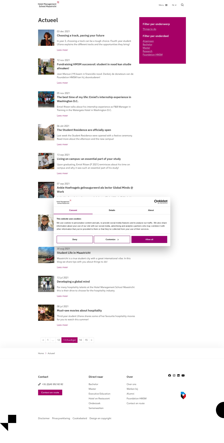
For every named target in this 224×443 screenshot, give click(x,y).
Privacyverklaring (61, 418)
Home (41, 353)
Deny (74, 239)
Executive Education (99, 393)
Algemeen (148, 41)
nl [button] (173, 5)
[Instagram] (174, 375)
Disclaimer (44, 418)
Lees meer (62, 50)
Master (146, 47)
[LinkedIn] (178, 375)
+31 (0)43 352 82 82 (52, 384)
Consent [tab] (73, 210)
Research (147, 51)
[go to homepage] (48, 5)
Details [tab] (112, 210)
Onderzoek (94, 403)
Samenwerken (96, 408)
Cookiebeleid (80, 418)
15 (86, 340)
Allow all (149, 239)
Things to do (149, 29)
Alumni (130, 393)
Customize (110, 239)
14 (80, 340)
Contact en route (50, 392)
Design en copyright (100, 418)
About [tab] (151, 210)
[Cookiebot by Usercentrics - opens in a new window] (156, 202)
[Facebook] (169, 375)
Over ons (131, 384)
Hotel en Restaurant (99, 398)
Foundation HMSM (153, 54)
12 (58, 340)
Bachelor (147, 44)
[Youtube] (183, 375)
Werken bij (132, 388)
